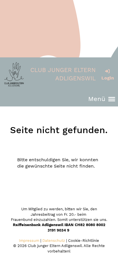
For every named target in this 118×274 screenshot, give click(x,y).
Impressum (29, 240)
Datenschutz (53, 240)
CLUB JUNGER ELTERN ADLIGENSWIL (63, 74)
